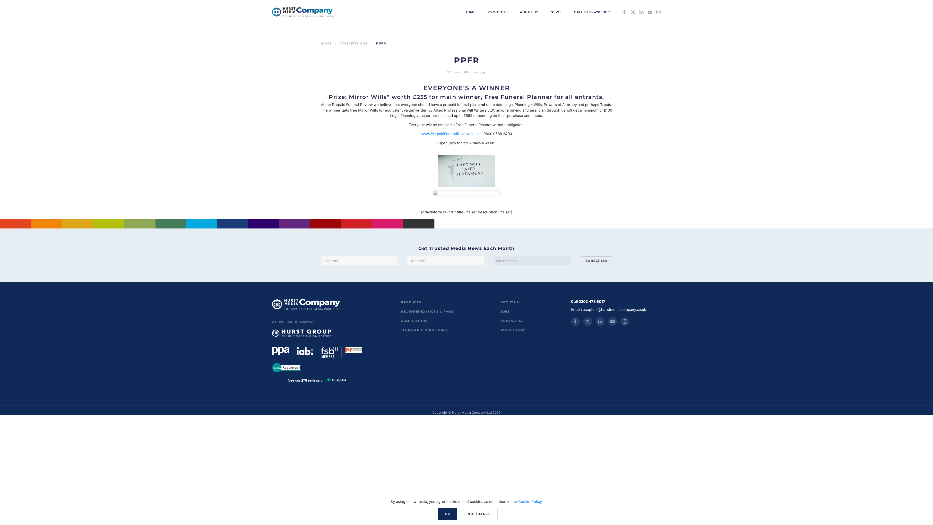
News (556, 12)
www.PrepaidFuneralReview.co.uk (450, 133)
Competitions (415, 321)
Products (411, 302)
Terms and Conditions (424, 330)
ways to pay (513, 330)
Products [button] (498, 12)
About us (510, 302)
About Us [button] (529, 12)
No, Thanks (479, 514)
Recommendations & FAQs (427, 311)
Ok (447, 514)
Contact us (512, 321)
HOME (470, 12)
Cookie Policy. (530, 501)
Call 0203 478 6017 (592, 12)
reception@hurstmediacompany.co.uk (613, 309)
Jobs (505, 311)
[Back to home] (302, 12)
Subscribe (597, 260)
